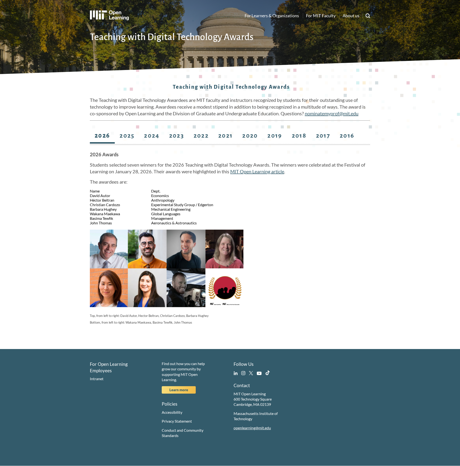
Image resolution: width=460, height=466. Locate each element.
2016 (347, 135)
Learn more (178, 390)
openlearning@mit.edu (252, 427)
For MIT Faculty (321, 15)
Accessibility (172, 412)
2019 (274, 135)
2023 (176, 135)
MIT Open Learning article (257, 171)
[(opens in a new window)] (236, 372)
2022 (201, 135)
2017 (323, 135)
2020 (250, 135)
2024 (151, 135)
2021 (225, 135)
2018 (299, 135)
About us (351, 15)
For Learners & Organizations (272, 15)
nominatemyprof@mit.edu (331, 113)
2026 (102, 135)
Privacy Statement (177, 421)
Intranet (97, 378)
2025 (127, 135)
